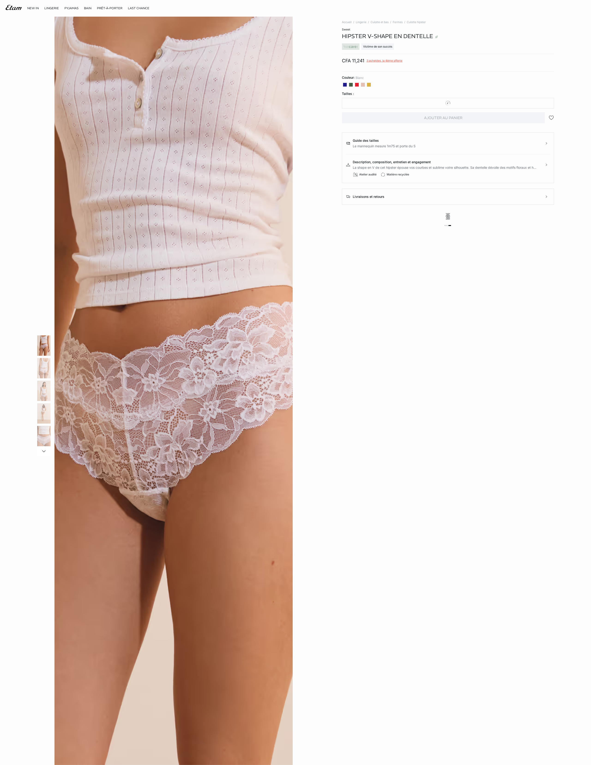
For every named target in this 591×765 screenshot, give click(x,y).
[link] (33, 8)
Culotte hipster (416, 22)
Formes (398, 22)
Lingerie (361, 22)
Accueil (347, 22)
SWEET (346, 29)
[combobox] (448, 103)
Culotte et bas (380, 22)
